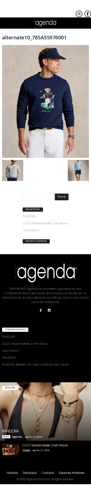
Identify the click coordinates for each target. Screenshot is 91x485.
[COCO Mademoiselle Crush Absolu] (10, 450)
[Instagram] (50, 311)
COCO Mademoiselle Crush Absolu (46, 223)
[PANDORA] (45, 411)
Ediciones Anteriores (71, 473)
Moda (6, 436)
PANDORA (29, 216)
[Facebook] (41, 311)
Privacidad (30, 473)
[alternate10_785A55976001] (45, 101)
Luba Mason (31, 230)
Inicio (4, 31)
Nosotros (12, 473)
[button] (84, 23)
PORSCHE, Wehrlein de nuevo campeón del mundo (35, 364)
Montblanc (9, 357)
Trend (26, 450)
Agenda (17, 436)
